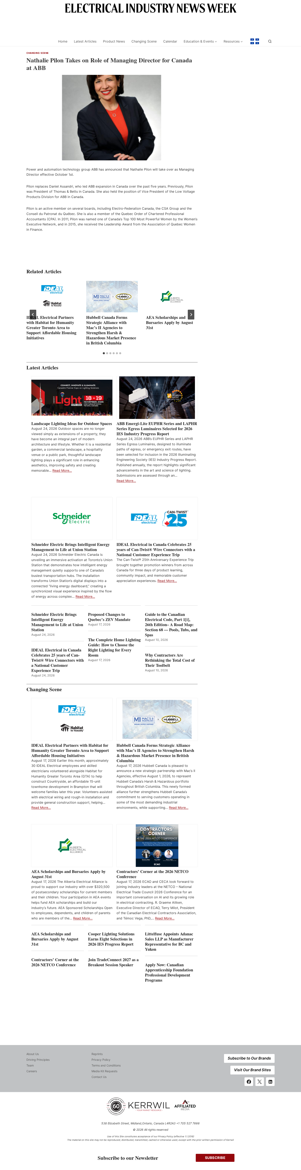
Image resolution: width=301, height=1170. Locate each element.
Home (62, 41)
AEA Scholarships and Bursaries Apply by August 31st (169, 322)
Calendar (170, 41)
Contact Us (99, 1077)
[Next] (191, 315)
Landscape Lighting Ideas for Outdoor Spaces (71, 423)
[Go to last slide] (33, 315)
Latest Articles (85, 41)
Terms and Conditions (106, 1065)
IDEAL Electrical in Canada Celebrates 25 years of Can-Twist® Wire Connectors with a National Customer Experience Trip (156, 549)
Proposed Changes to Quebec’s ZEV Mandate (109, 617)
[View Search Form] (270, 41)
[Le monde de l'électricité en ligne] (254, 41)
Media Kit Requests (104, 1071)
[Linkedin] (270, 1081)
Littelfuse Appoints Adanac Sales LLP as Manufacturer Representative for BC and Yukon (169, 941)
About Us (32, 1054)
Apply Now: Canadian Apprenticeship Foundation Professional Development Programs (169, 972)
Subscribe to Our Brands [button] (249, 1058)
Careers (31, 1071)
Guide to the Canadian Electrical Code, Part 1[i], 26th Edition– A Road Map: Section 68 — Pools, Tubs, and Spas (171, 624)
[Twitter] (259, 1081)
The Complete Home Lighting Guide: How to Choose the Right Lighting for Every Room (114, 647)
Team (30, 1065)
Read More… (62, 470)
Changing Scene (144, 41)
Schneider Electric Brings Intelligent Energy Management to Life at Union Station (70, 547)
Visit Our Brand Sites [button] (252, 1070)
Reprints (97, 1054)
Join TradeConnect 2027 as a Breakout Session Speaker (113, 962)
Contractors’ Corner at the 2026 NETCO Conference (153, 874)
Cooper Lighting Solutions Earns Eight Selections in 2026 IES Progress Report (111, 939)
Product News (114, 41)
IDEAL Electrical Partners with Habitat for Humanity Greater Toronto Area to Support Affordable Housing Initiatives (51, 327)
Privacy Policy (101, 1059)
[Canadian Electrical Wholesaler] (39, 41)
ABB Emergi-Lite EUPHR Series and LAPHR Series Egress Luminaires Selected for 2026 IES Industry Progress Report (157, 428)
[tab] (104, 353)
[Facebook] (248, 1081)
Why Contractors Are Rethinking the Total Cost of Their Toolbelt (170, 660)
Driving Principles (38, 1059)
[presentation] (52, 296)
